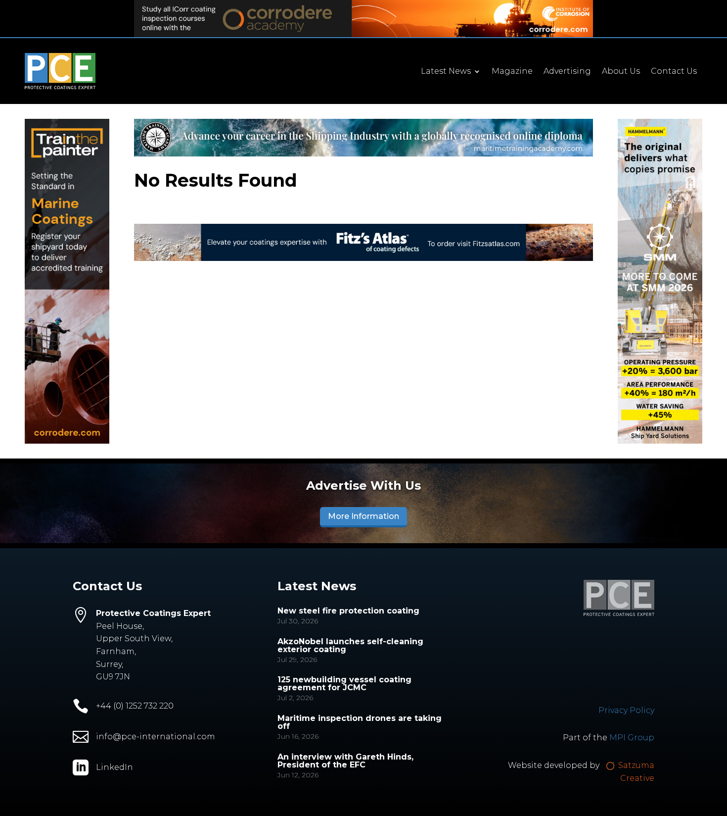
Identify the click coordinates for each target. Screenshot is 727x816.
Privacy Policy (626, 710)
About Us (621, 72)
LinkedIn (114, 767)
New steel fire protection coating (348, 610)
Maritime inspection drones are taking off (359, 722)
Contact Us (674, 72)
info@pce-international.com (155, 736)
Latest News (446, 72)
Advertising (567, 72)
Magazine (512, 72)
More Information (363, 516)
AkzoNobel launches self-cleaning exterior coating (350, 645)
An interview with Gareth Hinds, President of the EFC (345, 760)
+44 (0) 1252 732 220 (135, 706)
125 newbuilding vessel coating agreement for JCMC (344, 683)
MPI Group (631, 737)
